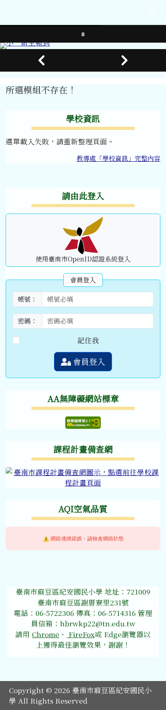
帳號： (27, 299)
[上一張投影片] (41, 60)
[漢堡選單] (152, 10)
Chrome (45, 634)
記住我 (88, 340)
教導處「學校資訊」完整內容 (118, 158)
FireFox (80, 634)
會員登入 (88, 361)
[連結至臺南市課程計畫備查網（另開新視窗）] (83, 476)
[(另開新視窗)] (83, 46)
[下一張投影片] (124, 60)
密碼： (27, 320)
